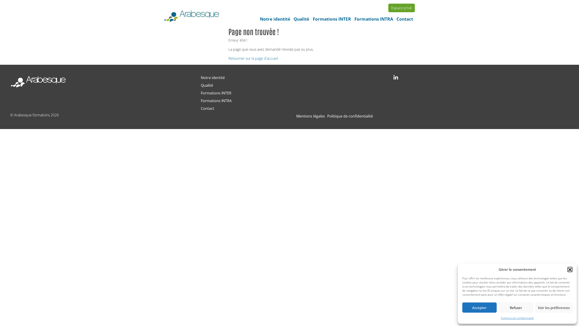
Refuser (516, 307)
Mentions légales (310, 116)
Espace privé (401, 7)
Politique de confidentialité (517, 318)
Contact (404, 19)
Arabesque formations (32, 115)
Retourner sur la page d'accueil (253, 58)
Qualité (301, 19)
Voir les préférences (554, 307)
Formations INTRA (373, 19)
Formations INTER (332, 19)
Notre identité (275, 19)
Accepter (479, 307)
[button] (570, 269)
